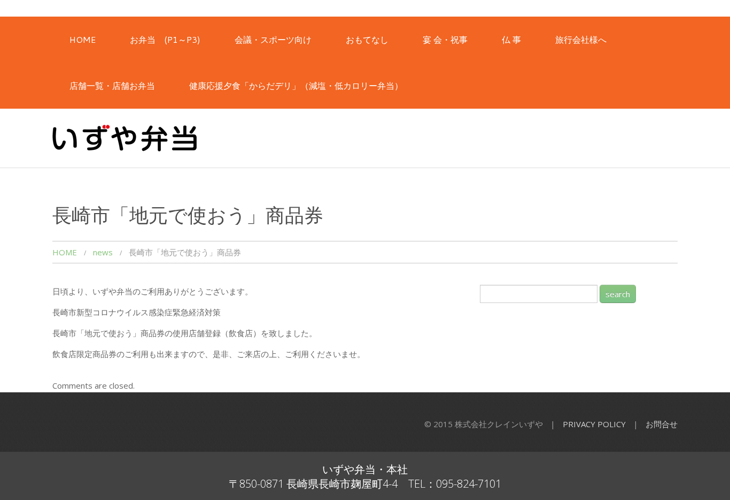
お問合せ (662, 424)
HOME (82, 39)
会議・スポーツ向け (273, 39)
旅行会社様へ (581, 39)
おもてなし (367, 39)
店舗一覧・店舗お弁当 (112, 85)
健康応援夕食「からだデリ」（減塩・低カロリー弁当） (296, 85)
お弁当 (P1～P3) (165, 39)
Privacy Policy (594, 424)
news (103, 252)
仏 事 (511, 39)
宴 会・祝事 (445, 39)
